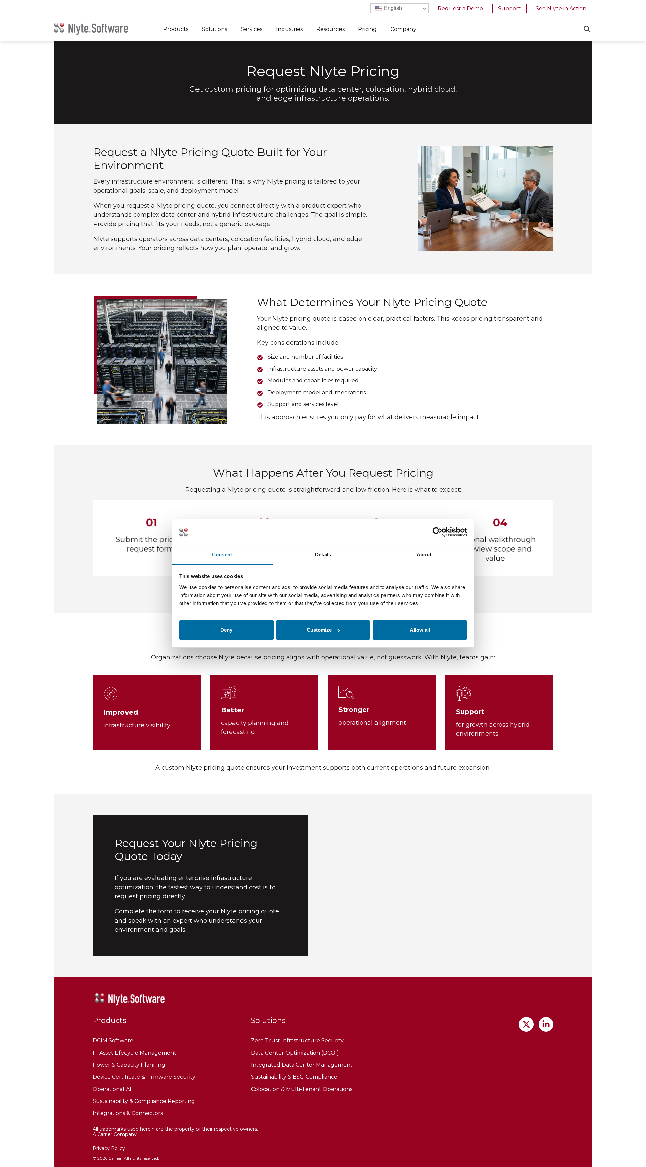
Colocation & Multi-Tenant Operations (301, 1089)
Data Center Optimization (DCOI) (295, 1052)
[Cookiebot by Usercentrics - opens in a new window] (437, 532)
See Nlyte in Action (561, 8)
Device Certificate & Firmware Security (144, 1077)
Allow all (420, 630)
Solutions (214, 29)
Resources (330, 29)
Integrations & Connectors (128, 1113)
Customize (319, 630)
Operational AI (112, 1089)
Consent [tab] (222, 554)
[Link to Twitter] (526, 1024)
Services (251, 29)
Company (403, 29)
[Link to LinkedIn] (546, 1024)
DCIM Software (113, 1040)
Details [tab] (323, 554)
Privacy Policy (109, 1148)
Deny (226, 630)
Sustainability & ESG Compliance (294, 1077)
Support (509, 8)
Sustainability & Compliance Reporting (144, 1101)
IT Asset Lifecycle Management (134, 1052)
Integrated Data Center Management (302, 1065)
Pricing (367, 29)
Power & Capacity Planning (129, 1065)
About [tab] (424, 554)
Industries (289, 29)
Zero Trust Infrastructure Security (297, 1040)
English (392, 8)
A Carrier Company (115, 1134)
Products (175, 29)
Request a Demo (460, 8)
